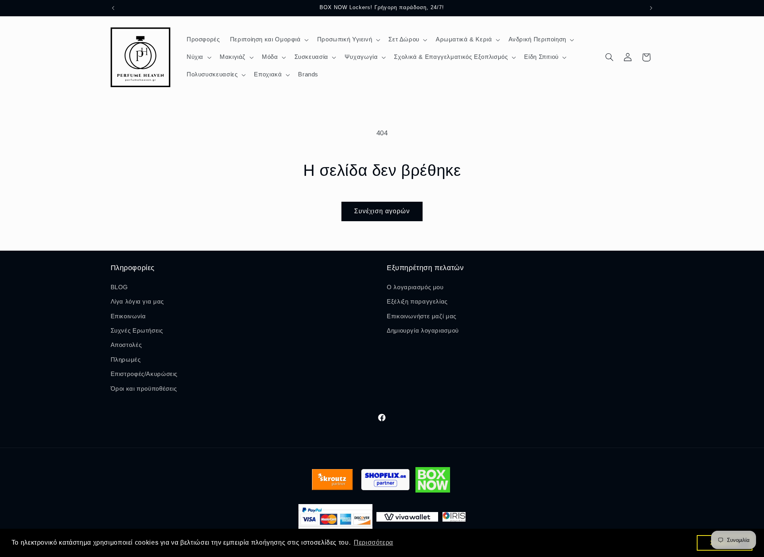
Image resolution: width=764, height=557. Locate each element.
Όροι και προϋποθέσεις (144, 388)
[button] (268, 40)
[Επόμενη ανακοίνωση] (651, 8)
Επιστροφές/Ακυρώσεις (144, 374)
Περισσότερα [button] (373, 542)
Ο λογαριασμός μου (415, 287)
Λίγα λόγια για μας (137, 301)
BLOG (120, 287)
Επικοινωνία (128, 316)
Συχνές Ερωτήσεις (137, 330)
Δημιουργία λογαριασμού (423, 330)
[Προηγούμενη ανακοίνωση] (113, 8)
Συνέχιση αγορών (382, 211)
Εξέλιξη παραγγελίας (417, 301)
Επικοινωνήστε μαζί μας (421, 316)
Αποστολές (126, 345)
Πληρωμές (126, 359)
